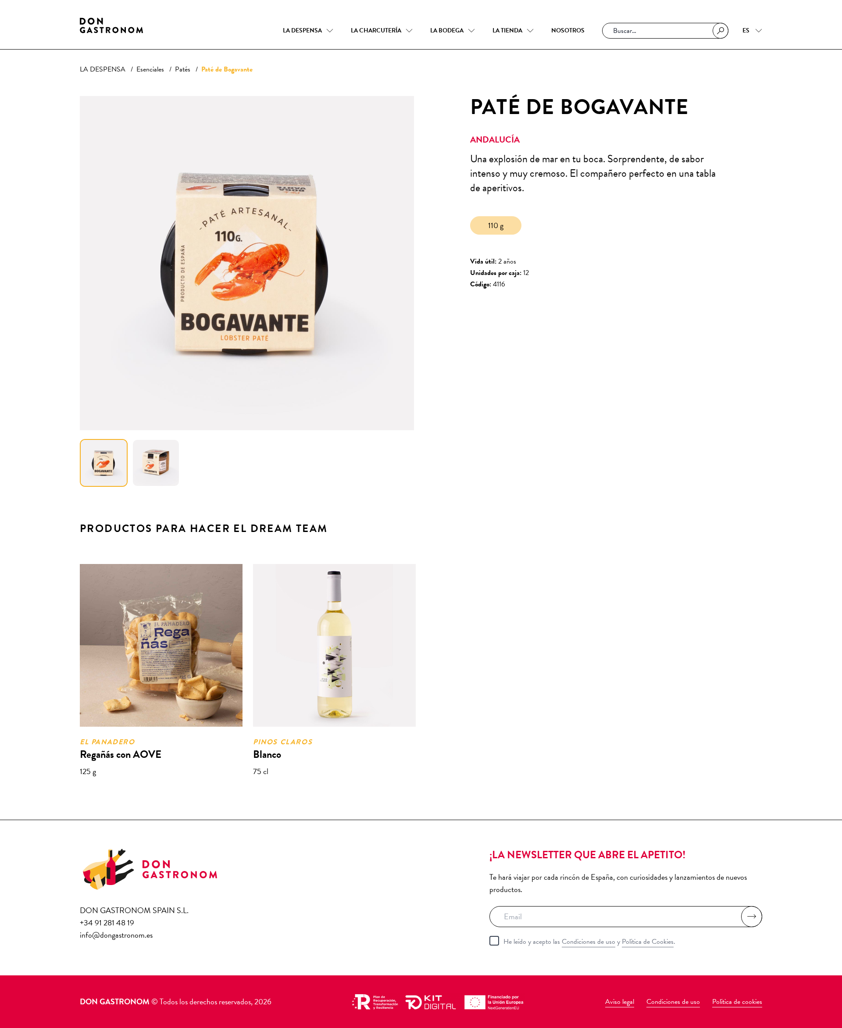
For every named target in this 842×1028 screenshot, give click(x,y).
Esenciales (150, 69)
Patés (182, 69)
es (746, 30)
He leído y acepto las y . (589, 941)
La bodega (447, 30)
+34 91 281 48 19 (107, 922)
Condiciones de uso (588, 941)
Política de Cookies (648, 941)
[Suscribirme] (751, 916)
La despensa (302, 30)
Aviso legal (619, 1001)
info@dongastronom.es (116, 935)
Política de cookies (737, 1001)
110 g (495, 225)
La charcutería (376, 30)
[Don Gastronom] (111, 25)
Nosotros (568, 30)
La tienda (507, 30)
